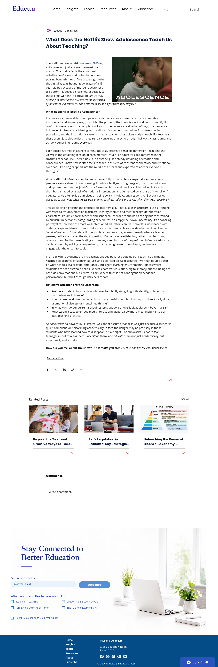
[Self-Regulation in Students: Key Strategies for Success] (109, 419)
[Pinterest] (113, 656)
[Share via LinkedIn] (64, 369)
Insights (70, 644)
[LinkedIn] (119, 656)
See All (185, 399)
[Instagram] (108, 656)
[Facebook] (102, 656)
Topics (69, 648)
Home (69, 639)
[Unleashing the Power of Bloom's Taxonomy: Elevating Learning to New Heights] (164, 419)
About (69, 657)
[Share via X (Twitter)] (56, 369)
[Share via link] (72, 369)
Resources (72, 653)
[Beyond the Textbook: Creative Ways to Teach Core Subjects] (53, 419)
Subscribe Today (23, 578)
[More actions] (170, 31)
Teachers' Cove (55, 358)
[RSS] (125, 656)
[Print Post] (81, 369)
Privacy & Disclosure (111, 640)
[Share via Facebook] (47, 369)
